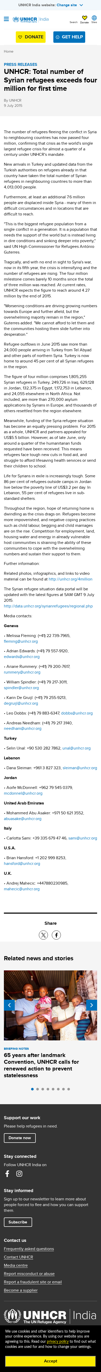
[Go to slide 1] (33, 1090)
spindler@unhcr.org (21, 688)
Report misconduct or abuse (29, 1274)
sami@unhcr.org (82, 838)
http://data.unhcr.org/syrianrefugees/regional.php (48, 606)
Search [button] (74, 22)
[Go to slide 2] (38, 1090)
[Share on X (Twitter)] (43, 935)
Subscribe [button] (18, 1222)
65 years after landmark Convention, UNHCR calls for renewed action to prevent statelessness (41, 1065)
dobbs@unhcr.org (77, 713)
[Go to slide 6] (59, 1090)
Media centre (16, 1265)
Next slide (91, 1005)
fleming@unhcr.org (21, 641)
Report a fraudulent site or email (33, 1282)
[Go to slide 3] (44, 1090)
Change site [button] (67, 5)
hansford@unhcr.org (22, 863)
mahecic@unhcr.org (22, 889)
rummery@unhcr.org (22, 672)
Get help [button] (72, 36)
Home (8, 51)
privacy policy (58, 1341)
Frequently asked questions (29, 1249)
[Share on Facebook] (56, 935)
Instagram (19, 1173)
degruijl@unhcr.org (21, 703)
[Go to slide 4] (49, 1090)
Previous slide (9, 1005)
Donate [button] (84, 22)
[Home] (30, 19)
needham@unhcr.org (22, 728)
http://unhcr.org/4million (70, 579)
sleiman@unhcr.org (80, 768)
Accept (50, 1361)
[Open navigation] (6, 19)
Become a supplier (21, 1290)
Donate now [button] (20, 1138)
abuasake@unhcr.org (22, 819)
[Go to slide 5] (54, 1090)
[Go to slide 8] (70, 1090)
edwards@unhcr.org (22, 657)
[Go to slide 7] (64, 1090)
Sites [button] (94, 22)
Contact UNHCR (18, 1257)
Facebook (7, 1173)
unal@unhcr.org (76, 748)
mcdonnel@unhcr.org (23, 793)
